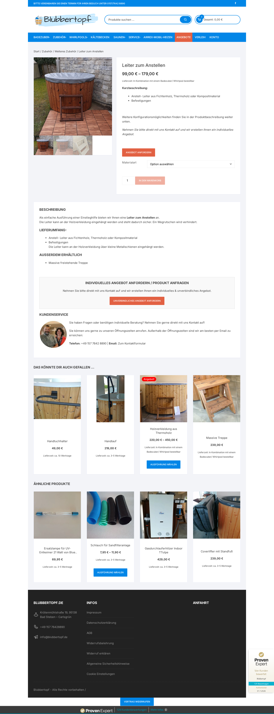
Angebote (184, 37)
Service (134, 37)
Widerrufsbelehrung (100, 643)
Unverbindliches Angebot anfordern (137, 300)
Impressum (94, 612)
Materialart (129, 162)
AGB (89, 633)
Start (37, 51)
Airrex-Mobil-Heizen (158, 37)
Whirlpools (78, 37)
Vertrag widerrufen (137, 701)
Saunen (119, 37)
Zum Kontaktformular (132, 343)
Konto (214, 37)
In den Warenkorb (150, 180)
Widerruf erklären (98, 653)
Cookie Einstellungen (101, 674)
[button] (105, 64)
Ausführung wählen (163, 464)
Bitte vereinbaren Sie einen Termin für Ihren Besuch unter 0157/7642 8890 (79, 3)
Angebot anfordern (138, 152)
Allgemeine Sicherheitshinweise (108, 663)
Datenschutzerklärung (101, 622)
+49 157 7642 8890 (93, 343)
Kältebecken (100, 37)
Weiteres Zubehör (65, 51)
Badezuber (41, 37)
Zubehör (59, 37)
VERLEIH (200, 37)
